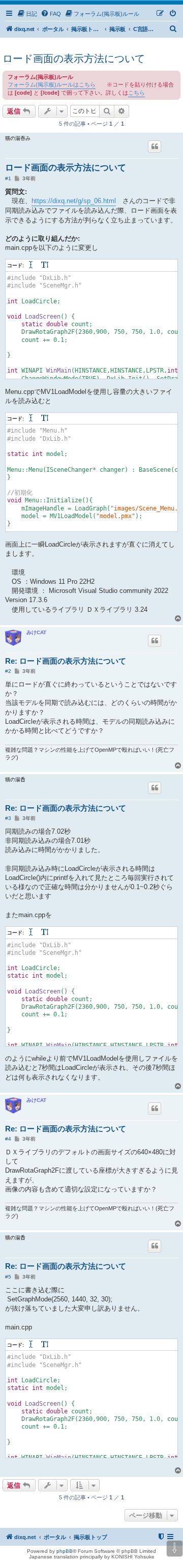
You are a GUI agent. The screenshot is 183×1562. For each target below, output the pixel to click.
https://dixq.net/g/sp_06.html (74, 201)
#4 (8, 1139)
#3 (8, 818)
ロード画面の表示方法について (74, 58)
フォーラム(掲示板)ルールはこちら (52, 84)
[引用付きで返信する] (154, 146)
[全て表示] (45, 265)
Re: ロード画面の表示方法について (65, 661)
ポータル (53, 29)
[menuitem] (27, 14)
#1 (8, 178)
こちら (136, 93)
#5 (8, 1277)
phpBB (64, 1551)
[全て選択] (31, 265)
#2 (8, 671)
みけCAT (36, 632)
